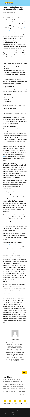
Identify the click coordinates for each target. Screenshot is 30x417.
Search (24, 372)
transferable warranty (10, 245)
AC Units (12, 12)
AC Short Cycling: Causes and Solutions (14, 389)
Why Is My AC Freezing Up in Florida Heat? (14, 391)
